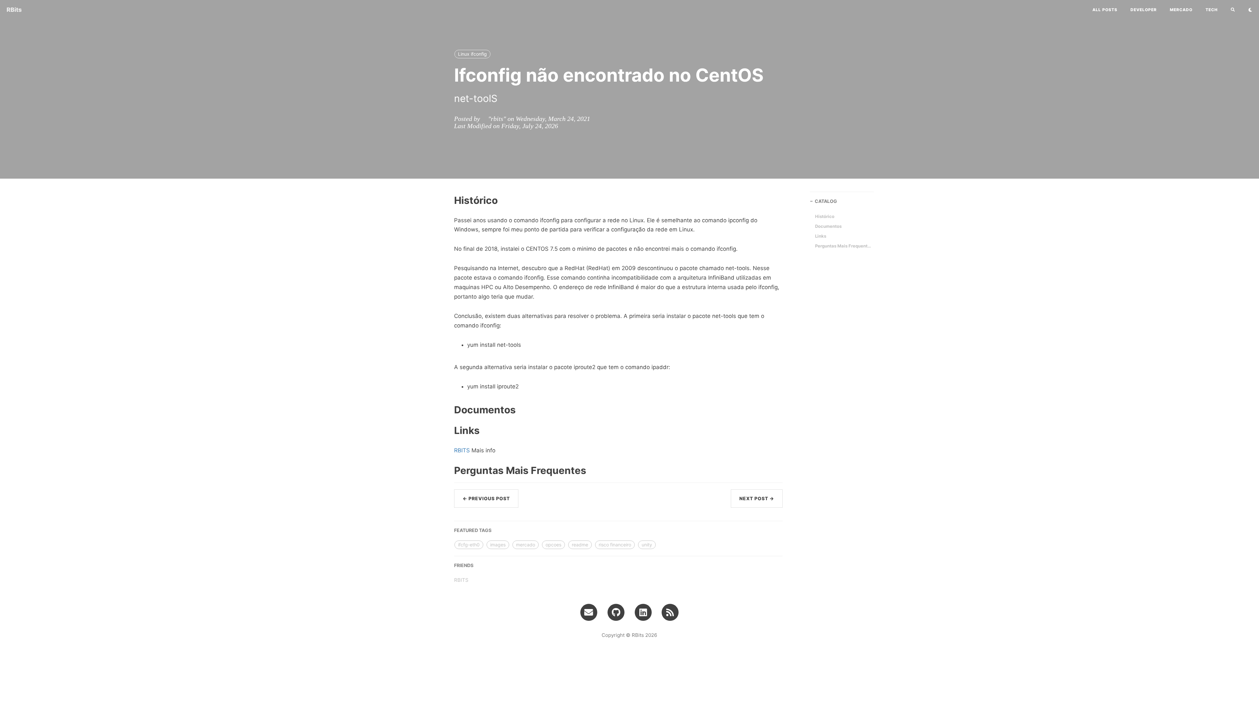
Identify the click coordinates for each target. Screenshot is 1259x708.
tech (1212, 9)
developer (1143, 9)
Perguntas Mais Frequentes (843, 245)
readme (580, 544)
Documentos (828, 226)
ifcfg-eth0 (469, 544)
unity (647, 544)
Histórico (824, 216)
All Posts (1104, 9)
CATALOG (826, 201)
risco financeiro (615, 544)
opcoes (553, 544)
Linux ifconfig (472, 54)
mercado (1181, 9)
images (498, 544)
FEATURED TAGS (472, 530)
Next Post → (756, 498)
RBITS (462, 450)
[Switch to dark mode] (1250, 10)
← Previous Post (486, 498)
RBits (14, 9)
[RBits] (670, 612)
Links (820, 236)
